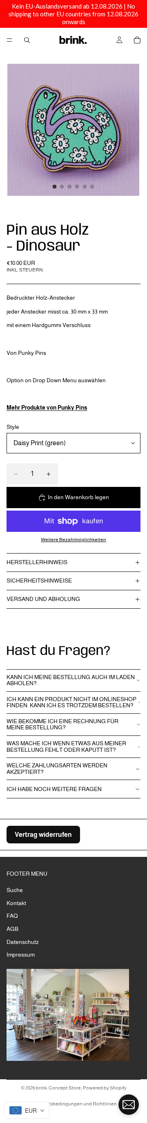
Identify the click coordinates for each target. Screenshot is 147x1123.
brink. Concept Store (58, 1088)
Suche (15, 890)
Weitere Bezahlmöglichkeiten (73, 539)
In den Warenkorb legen (78, 497)
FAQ (12, 915)
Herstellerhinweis (37, 562)
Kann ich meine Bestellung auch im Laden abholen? (71, 680)
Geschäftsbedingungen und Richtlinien (73, 1104)
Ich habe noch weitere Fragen (54, 789)
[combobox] (26, 1110)
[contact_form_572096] (128, 1104)
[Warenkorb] (137, 40)
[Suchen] (27, 40)
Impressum (21, 954)
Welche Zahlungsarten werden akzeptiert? (57, 768)
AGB (12, 929)
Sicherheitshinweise (39, 580)
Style (13, 427)
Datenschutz (23, 942)
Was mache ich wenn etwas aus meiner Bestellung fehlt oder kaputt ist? (66, 746)
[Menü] (9, 40)
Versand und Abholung (43, 599)
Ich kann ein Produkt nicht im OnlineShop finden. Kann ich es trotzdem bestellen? (71, 702)
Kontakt (16, 903)
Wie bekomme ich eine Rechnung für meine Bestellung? (62, 724)
